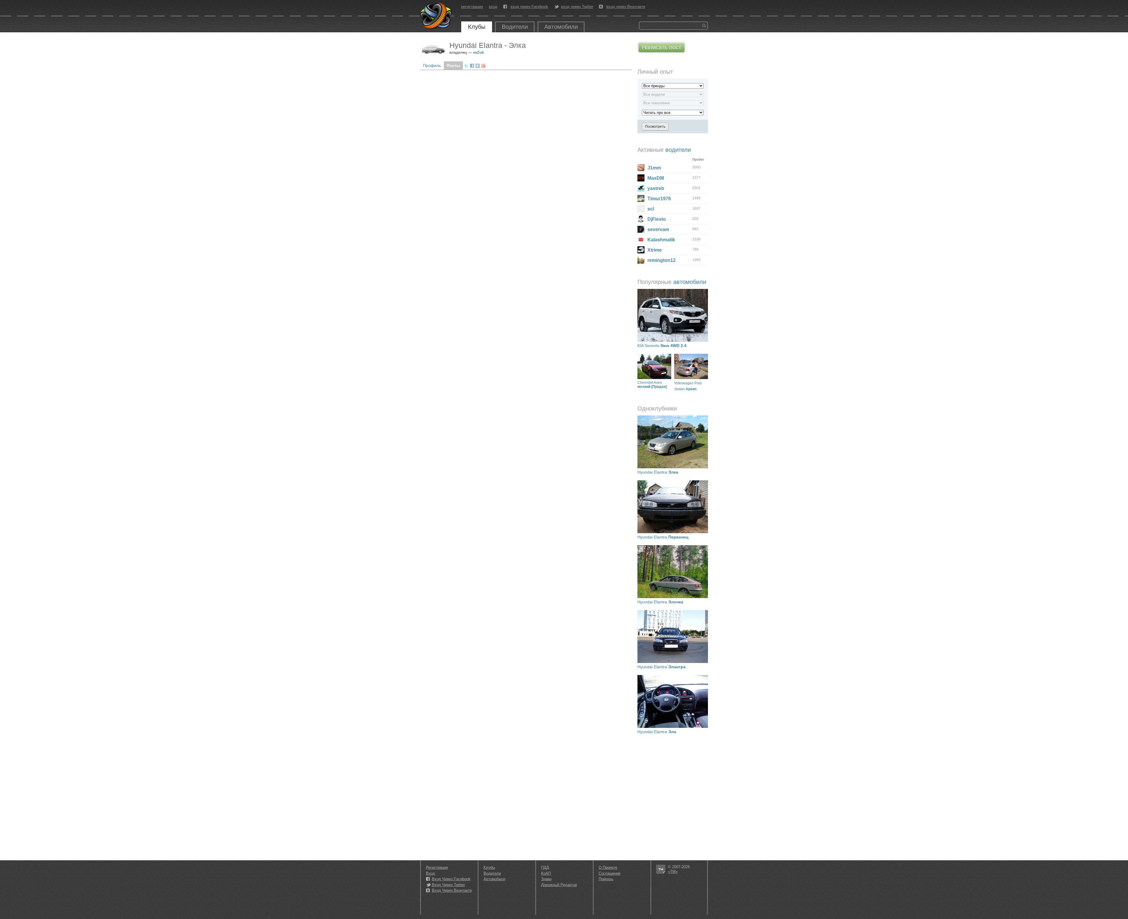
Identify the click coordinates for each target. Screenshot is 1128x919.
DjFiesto (656, 219)
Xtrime (654, 250)
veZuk (478, 52)
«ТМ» (673, 871)
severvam (658, 229)
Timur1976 (659, 198)
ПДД (545, 867)
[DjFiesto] (640, 219)
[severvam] (640, 229)
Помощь (606, 879)
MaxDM (655, 178)
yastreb (655, 188)
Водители (515, 26)
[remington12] (640, 260)
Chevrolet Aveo (652, 385)
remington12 (661, 260)
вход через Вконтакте (625, 7)
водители (678, 150)
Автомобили (561, 26)
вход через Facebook (529, 7)
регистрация (472, 6)
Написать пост (661, 47)
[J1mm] (640, 167)
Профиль (432, 65)
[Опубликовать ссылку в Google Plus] (483, 66)
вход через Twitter (577, 7)
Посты (453, 65)
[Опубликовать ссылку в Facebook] (472, 66)
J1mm (654, 167)
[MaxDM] (640, 177)
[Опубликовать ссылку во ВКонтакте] (478, 66)
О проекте (608, 867)
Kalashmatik (661, 239)
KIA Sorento (661, 345)
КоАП (546, 873)
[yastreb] (640, 188)
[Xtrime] (640, 249)
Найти (704, 25)
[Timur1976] (640, 198)
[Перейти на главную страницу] (436, 16)
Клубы (476, 26)
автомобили (689, 282)
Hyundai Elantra (657, 472)
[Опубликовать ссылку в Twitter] (466, 66)
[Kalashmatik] (640, 239)
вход (493, 6)
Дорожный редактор (559, 885)
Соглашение (609, 873)
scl (650, 208)
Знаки (546, 879)
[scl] (640, 208)
